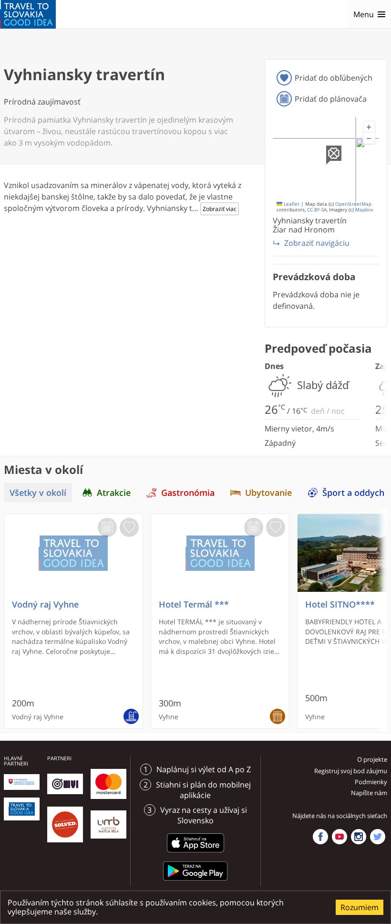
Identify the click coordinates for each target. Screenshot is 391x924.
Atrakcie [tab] (114, 492)
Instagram (358, 836)
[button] (369, 127)
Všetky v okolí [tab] (38, 492)
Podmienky (371, 781)
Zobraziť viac (220, 209)
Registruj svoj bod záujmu (350, 770)
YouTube (339, 836)
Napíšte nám (369, 792)
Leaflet (290, 204)
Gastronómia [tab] (188, 492)
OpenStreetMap (353, 204)
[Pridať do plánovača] (107, 527)
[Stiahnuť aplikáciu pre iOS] (195, 854)
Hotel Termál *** (194, 604)
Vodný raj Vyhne (45, 604)
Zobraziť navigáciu (317, 243)
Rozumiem (359, 907)
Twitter (377, 836)
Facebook (320, 836)
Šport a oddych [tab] (353, 492)
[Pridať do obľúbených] (129, 527)
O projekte (372, 759)
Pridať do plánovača (331, 99)
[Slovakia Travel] (28, 14)
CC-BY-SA (317, 210)
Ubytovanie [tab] (268, 492)
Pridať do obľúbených (333, 78)
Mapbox (364, 210)
